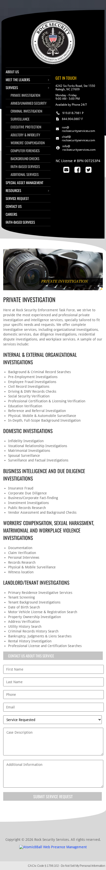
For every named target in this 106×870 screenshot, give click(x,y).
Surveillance (20, 118)
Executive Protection (26, 126)
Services (12, 87)
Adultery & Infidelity (25, 134)
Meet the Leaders (18, 79)
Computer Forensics (25, 150)
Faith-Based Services (25, 166)
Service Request (17, 198)
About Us (12, 71)
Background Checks (25, 158)
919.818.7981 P (73, 113)
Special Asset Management (24, 182)
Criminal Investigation (26, 111)
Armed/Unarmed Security (29, 103)
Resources (13, 190)
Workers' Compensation (28, 142)
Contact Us (14, 206)
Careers (11, 214)
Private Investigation (25, 95)
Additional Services (25, 174)
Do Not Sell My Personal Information (83, 866)
